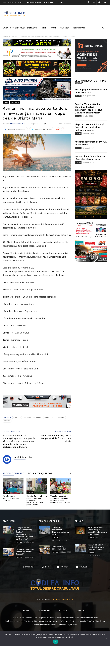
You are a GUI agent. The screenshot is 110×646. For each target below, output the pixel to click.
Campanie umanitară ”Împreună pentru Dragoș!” (25, 551)
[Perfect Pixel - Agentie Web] (91, 71)
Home (26, 610)
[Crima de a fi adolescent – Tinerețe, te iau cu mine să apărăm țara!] (44, 530)
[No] (106, 638)
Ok (55, 642)
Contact (60, 2)
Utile (44, 28)
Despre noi (49, 2)
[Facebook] (88, 2)
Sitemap (63, 610)
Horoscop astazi (34, 2)
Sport (53, 28)
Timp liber (64, 28)
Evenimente (32, 28)
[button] (103, 27)
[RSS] (94, 2)
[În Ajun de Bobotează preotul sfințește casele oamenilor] (80, 548)
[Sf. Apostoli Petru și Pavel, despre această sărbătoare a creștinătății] (80, 530)
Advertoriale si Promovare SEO (36, 621)
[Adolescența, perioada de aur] (44, 549)
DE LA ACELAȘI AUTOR (40, 473)
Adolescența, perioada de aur (59, 547)
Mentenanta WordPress (89, 618)
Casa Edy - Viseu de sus (96, 621)
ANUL (17, 417)
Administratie (79, 28)
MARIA (38, 417)
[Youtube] (104, 2)
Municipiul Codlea (17, 124)
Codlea (6, 102)
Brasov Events (54, 621)
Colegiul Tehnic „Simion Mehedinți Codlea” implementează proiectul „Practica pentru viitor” (36, 500)
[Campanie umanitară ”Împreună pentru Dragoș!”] (8, 552)
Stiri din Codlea (17, 28)
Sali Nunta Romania (78, 621)
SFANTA (7, 421)
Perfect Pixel (73, 618)
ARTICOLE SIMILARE (13, 473)
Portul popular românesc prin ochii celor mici (11, 498)
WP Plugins (64, 621)
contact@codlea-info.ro (62, 599)
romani (61, 417)
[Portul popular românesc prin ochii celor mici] (13, 486)
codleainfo (27, 417)
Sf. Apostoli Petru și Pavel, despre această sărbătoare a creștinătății (97, 530)
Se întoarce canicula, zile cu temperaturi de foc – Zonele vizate (56, 438)
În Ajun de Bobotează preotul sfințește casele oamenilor (97, 547)
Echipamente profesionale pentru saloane (49, 624)
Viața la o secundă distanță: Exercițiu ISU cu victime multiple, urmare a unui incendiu (60, 499)
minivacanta (50, 417)
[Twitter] (99, 2)
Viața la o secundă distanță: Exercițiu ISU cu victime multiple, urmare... (90, 127)
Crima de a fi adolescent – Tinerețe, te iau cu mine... (60, 530)
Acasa (5, 28)
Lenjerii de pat (72, 624)
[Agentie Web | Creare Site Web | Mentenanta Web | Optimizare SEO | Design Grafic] (37, 410)
